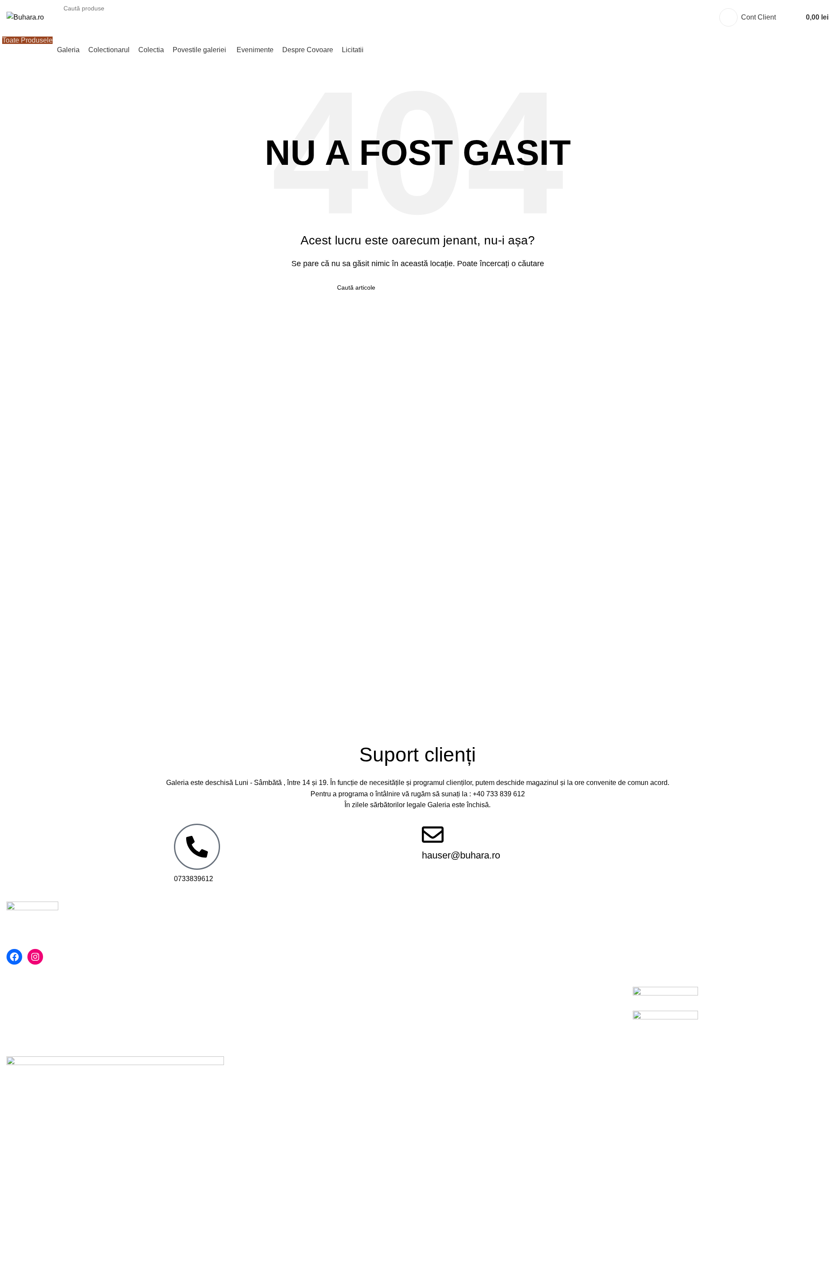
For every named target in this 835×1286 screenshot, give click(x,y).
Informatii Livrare (449, 991)
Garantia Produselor (455, 975)
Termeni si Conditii (244, 958)
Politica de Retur (449, 958)
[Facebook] (14, 957)
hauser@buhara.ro (461, 855)
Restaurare (232, 1024)
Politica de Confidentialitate (257, 975)
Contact (227, 991)
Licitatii (435, 1007)
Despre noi (232, 942)
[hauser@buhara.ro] (433, 834)
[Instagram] (35, 957)
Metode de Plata (449, 942)
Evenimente (233, 1007)
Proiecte (228, 1040)
